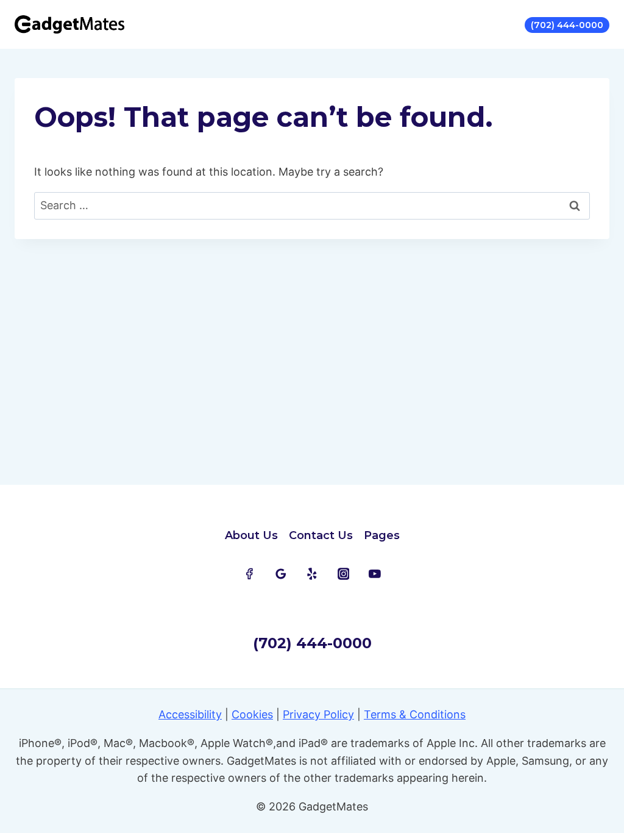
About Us (251, 535)
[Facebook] (249, 574)
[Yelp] (312, 574)
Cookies (252, 714)
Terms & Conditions (415, 714)
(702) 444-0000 (567, 25)
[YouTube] (375, 574)
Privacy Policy (318, 714)
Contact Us (321, 535)
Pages (382, 535)
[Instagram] (344, 574)
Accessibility (190, 714)
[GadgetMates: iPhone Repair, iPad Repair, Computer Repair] (69, 24)
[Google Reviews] (281, 574)
